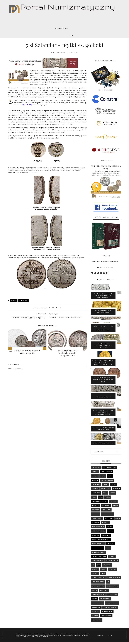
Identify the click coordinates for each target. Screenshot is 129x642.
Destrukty (95, 488)
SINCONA (94, 590)
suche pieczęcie (112, 594)
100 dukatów (96, 467)
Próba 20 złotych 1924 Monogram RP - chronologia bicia (103, 379)
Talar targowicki (97, 603)
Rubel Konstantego (113, 577)
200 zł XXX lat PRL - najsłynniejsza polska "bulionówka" (103, 345)
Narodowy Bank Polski (99, 556)
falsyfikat (116, 488)
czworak (105, 484)
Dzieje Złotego (105, 488)
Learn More (100, 635)
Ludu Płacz (105, 522)
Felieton (112, 493)
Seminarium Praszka (98, 586)
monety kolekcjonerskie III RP (101, 539)
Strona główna (61, 28)
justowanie (95, 509)
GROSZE (107, 497)
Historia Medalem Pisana (99, 501)
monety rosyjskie (97, 548)
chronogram (96, 484)
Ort (93, 565)
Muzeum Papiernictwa (98, 552)
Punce (103, 573)
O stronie (112, 556)
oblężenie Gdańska (112, 560)
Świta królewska (105, 598)
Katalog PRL (95, 514)
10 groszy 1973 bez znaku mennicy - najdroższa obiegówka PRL (103, 295)
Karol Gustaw (106, 509)
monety (13, 300)
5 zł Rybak (95, 471)
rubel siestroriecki (98, 581)
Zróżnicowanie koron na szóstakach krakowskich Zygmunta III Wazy (103, 328)
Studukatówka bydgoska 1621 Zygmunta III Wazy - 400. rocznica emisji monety (103, 362)
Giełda (94, 497)
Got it (110, 635)
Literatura (95, 522)
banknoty (95, 480)
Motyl (108, 548)
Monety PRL (110, 543)
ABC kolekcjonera (106, 471)
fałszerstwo (96, 493)
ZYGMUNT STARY (96, 620)
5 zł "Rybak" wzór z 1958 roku (103, 443)
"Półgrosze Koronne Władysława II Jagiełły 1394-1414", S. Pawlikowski (28, 318)
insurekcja (95, 505)
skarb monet (104, 590)
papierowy (95, 569)
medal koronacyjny (98, 526)
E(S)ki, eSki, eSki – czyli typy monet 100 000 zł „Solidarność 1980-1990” (103, 412)
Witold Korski (96, 607)
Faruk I (105, 493)
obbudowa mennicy (98, 560)
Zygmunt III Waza (106, 615)
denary (113, 484)
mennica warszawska (98, 531)
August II (95, 476)
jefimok (115, 505)
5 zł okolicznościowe (109, 467)
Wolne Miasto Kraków (110, 607)
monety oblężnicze (98, 543)
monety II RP (23, 300)
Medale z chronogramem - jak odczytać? (65, 317)
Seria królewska (112, 586)
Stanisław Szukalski (98, 594)
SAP (108, 581)
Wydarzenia (95, 611)
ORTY (98, 565)
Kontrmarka (109, 518)
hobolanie (113, 501)
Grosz (100, 497)
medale (109, 526)
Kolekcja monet (97, 518)
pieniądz (103, 569)
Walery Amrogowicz (112, 603)
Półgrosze (112, 569)
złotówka (95, 615)
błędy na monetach (107, 480)
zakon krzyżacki (107, 611)
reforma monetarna (98, 577)
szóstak (94, 598)
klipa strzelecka (107, 514)
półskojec (95, 573)
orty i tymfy (107, 565)
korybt (117, 518)
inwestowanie (106, 505)
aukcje (110, 476)
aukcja (102, 476)
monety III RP (106, 535)
